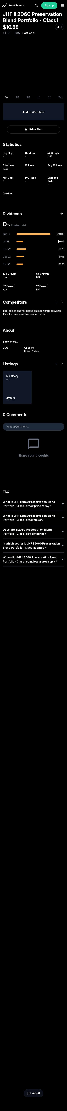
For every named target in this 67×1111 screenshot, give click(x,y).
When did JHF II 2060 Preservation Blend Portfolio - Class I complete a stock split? (33, 559)
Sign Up (49, 5)
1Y (39, 97)
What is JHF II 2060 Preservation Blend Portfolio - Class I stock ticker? (33, 518)
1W (6, 97)
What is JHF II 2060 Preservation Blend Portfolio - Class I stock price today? (33, 504)
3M (28, 97)
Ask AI (36, 1093)
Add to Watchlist (33, 112)
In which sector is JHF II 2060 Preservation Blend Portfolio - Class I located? (33, 545)
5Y (49, 97)
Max (60, 97)
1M (17, 97)
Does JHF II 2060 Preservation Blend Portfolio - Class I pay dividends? (33, 531)
